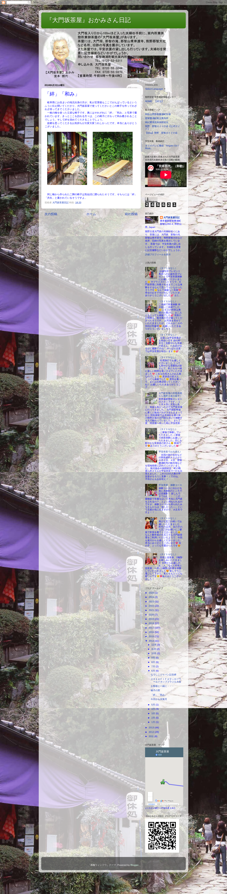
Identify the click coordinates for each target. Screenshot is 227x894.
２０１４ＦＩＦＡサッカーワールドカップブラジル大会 (166, 680)
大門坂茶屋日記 (171, 217)
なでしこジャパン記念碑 (163, 674)
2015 (152, 636)
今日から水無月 (159, 699)
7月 (153, 666)
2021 (152, 610)
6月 (153, 671)
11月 (154, 649)
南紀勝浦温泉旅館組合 (156, 122)
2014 (152, 641)
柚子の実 (155, 690)
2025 (152, 593)
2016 (152, 632)
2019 (152, 619)
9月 (153, 657)
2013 (152, 727)
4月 (153, 709)
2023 (152, 601)
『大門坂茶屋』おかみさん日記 (88, 20)
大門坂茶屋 (164, 808)
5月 (153, 704)
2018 (152, 623)
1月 (153, 722)
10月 (154, 653)
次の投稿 (51, 214)
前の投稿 (131, 214)
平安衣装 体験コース (170, 485)
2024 (152, 597)
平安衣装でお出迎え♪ (170, 451)
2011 (151, 736)
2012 (152, 732)
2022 (152, 606)
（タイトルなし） (168, 268)
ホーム (91, 214)
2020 (152, 614)
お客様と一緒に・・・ (162, 686)
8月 (153, 662)
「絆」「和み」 (159, 695)
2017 (152, 628)
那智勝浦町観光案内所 (156, 118)
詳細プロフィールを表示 (158, 254)
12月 (154, 645)
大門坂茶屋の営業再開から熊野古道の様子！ (170, 394)
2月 (153, 718)
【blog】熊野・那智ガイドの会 (161, 133)
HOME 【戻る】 (154, 101)
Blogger (134, 865)
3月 (153, 713)
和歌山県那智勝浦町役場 (158, 114)
